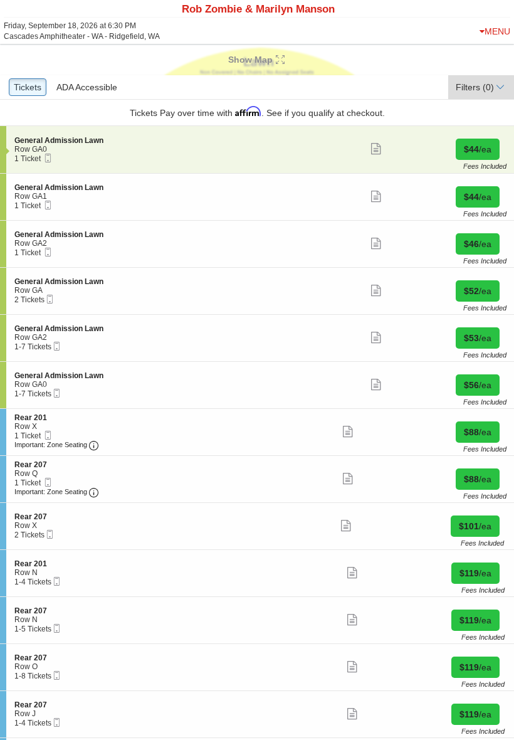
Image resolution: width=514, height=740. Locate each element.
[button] (257, 59)
